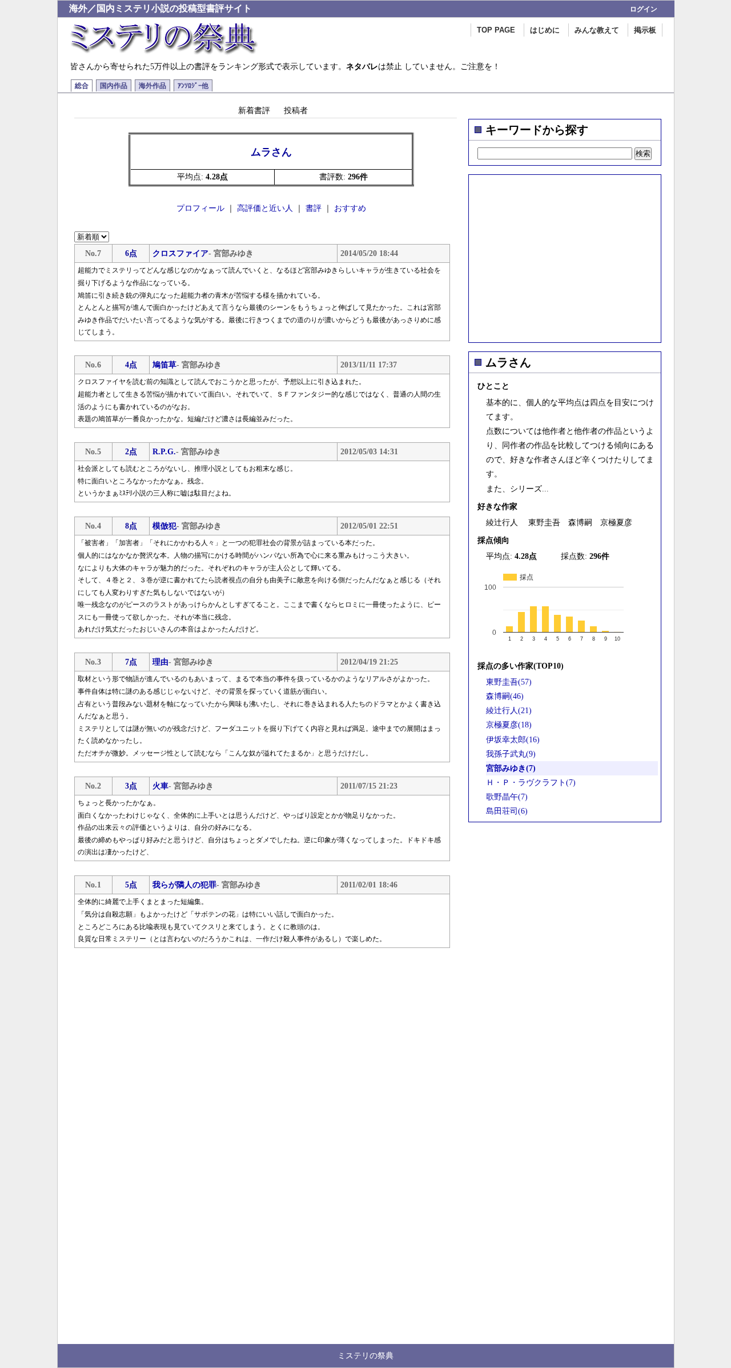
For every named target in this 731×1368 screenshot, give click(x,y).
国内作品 (113, 86)
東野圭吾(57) (509, 682)
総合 (82, 86)
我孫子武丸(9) (511, 754)
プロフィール (200, 208)
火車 (160, 786)
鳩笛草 (164, 365)
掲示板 (645, 30)
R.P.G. (164, 451)
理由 (160, 662)
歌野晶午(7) (507, 797)
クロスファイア (180, 253)
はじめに (545, 30)
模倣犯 (164, 526)
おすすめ (350, 208)
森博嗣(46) (505, 696)
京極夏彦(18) (509, 725)
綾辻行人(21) (509, 710)
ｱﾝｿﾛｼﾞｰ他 (193, 86)
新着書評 (254, 110)
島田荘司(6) (507, 811)
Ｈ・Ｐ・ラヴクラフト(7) (531, 782)
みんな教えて (597, 30)
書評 (314, 208)
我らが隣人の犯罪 (184, 885)
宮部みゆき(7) (511, 768)
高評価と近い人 (265, 208)
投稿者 (296, 110)
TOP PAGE (496, 30)
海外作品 (152, 86)
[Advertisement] (565, 255)
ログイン (643, 9)
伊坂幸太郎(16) (513, 739)
